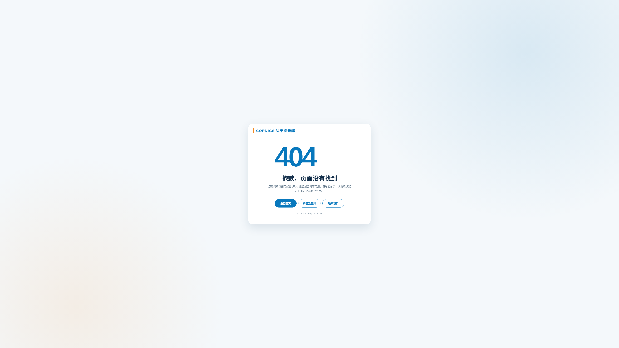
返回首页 (285, 203)
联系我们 (333, 203)
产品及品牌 (309, 203)
